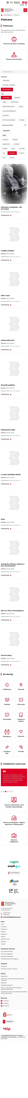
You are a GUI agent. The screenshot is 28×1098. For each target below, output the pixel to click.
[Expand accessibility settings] (8, 2)
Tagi (2, 94)
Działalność (4, 934)
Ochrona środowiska (9, 120)
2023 (4, 135)
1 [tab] (1, 791)
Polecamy (3, 941)
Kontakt (3, 944)
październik (6, 144)
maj (4, 153)
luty (4, 157)
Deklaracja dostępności (17, 2)
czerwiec (22, 148)
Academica (4, 966)
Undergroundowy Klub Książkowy (9, 959)
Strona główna (7, 15)
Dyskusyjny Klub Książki (7, 956)
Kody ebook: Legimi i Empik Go (9, 968)
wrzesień (16, 144)
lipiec (13, 148)
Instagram (26, 2)
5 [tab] (9, 791)
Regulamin (4, 982)
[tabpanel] (14, 777)
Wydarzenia (4, 929)
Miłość (4, 102)
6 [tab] (12, 791)
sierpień (5, 148)
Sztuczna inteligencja (9, 111)
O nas (2, 924)
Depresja (17, 97)
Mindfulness (14, 102)
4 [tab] (7, 791)
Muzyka (21, 120)
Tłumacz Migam (11, 2)
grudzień (5, 139)
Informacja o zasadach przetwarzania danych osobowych (12, 979)
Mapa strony (4, 976)
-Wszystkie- (6, 80)
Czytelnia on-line (5, 939)
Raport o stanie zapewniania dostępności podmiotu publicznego (11, 988)
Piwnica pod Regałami (7, 954)
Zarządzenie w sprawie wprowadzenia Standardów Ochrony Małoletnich (14, 992)
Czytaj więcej (5, 215)
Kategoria (4, 77)
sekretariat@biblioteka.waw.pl (12, 917)
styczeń (12, 157)
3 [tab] (5, 791)
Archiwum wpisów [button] (7, 125)
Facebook (23, 2)
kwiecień (12, 153)
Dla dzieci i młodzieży (9, 85)
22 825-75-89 (6, 913)
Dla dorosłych (7, 89)
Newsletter (6, 1005)
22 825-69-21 (6, 914)
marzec (21, 153)
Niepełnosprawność (8, 106)
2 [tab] (3, 791)
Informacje (4, 926)
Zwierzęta (6, 115)
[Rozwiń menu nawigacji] (25, 10)
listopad (15, 139)
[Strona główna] (8, 10)
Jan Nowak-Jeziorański (7, 951)
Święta (21, 106)
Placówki (3, 931)
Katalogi (3, 936)
